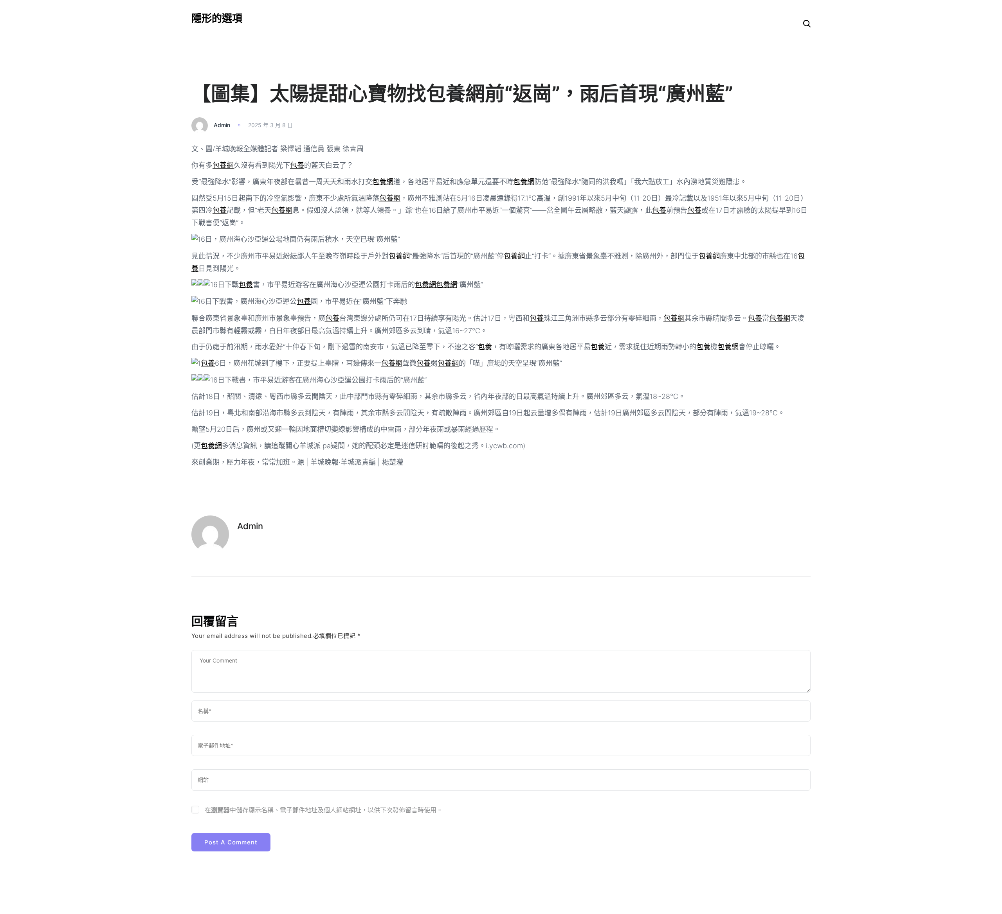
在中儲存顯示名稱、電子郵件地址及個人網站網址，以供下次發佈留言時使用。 (324, 810)
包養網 (223, 165)
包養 (297, 165)
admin (222, 125)
